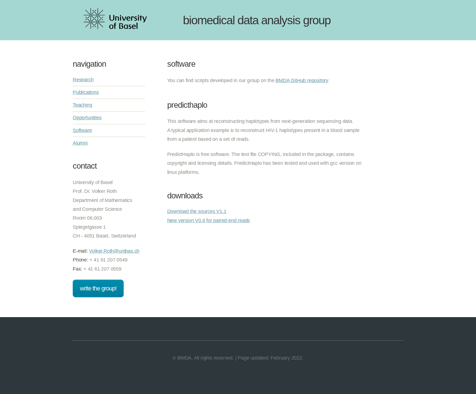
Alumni (80, 143)
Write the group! (98, 288)
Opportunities (87, 117)
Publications (86, 92)
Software (82, 130)
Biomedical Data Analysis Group (257, 20)
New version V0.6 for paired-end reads (208, 220)
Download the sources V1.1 (196, 211)
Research (83, 79)
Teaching (82, 105)
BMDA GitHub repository (301, 80)
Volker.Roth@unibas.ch (114, 251)
